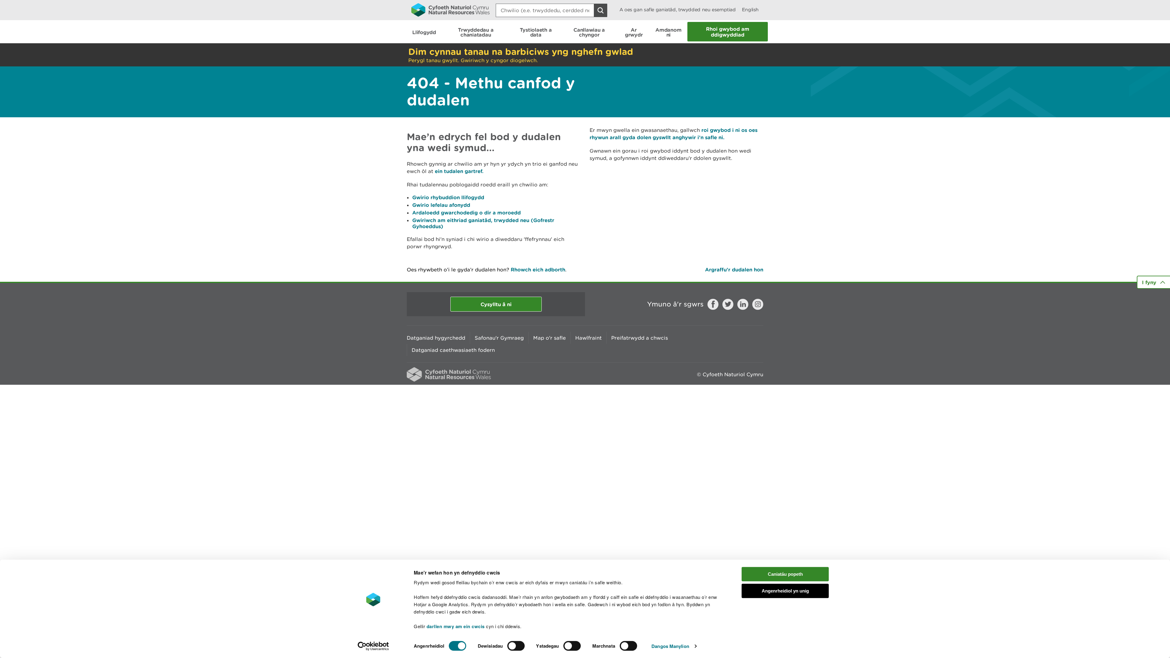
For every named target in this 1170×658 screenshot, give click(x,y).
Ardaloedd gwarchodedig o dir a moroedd (466, 212)
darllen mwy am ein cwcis (456, 626)
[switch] (516, 646)
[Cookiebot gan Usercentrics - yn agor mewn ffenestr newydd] (373, 646)
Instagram (757, 304)
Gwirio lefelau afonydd (441, 205)
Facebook (712, 304)
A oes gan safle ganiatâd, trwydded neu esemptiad (677, 9)
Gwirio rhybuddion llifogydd (448, 197)
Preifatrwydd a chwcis (639, 338)
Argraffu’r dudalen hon (734, 269)
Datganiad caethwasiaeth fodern (453, 350)
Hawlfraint (588, 338)
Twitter (727, 304)
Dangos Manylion (670, 646)
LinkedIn (742, 304)
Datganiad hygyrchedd (436, 338)
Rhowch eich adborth (538, 269)
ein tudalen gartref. (459, 171)
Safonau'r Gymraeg (499, 338)
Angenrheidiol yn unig (785, 590)
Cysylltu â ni (496, 304)
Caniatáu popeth (785, 574)
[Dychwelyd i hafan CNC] (450, 9)
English (750, 9)
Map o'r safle (549, 338)
